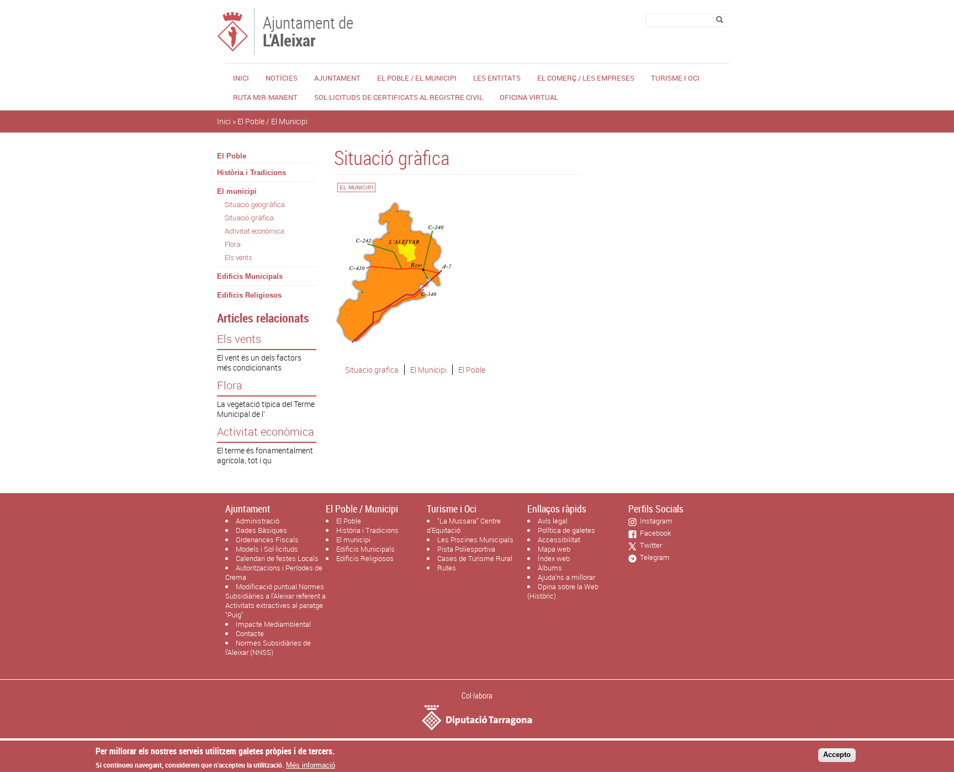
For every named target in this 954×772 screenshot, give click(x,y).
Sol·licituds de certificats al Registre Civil (398, 97)
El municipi (237, 191)
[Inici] (232, 49)
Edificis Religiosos (249, 295)
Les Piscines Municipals (475, 539)
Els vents (238, 257)
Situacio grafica (372, 369)
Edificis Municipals (250, 276)
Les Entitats (497, 78)
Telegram (653, 557)
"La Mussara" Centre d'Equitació (464, 525)
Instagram (654, 521)
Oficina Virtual (529, 97)
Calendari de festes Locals (277, 558)
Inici (241, 78)
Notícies (282, 78)
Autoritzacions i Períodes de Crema (273, 572)
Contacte (250, 633)
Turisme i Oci (675, 78)
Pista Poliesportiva (466, 549)
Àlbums (550, 568)
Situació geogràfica (255, 204)
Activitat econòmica (254, 231)
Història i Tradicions (251, 172)
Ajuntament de (308, 30)
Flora (233, 244)
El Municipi (428, 369)
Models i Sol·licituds (267, 549)
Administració (257, 521)
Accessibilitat (559, 539)
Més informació (310, 765)
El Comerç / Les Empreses (585, 78)
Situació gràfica (249, 218)
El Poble (231, 156)
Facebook (654, 533)
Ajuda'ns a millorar (566, 577)
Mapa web (554, 549)
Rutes (446, 568)
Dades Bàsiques (261, 530)
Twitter (649, 545)
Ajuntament (337, 78)
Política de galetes (566, 530)
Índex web (554, 558)
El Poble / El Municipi (417, 78)
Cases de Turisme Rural (474, 558)
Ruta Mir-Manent (265, 97)
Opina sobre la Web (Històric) (562, 591)
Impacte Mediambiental (273, 624)
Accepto (837, 754)
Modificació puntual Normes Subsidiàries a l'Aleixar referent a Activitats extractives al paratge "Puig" (275, 600)
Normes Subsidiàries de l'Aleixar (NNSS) (268, 647)
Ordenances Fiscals (267, 539)
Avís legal (553, 521)
